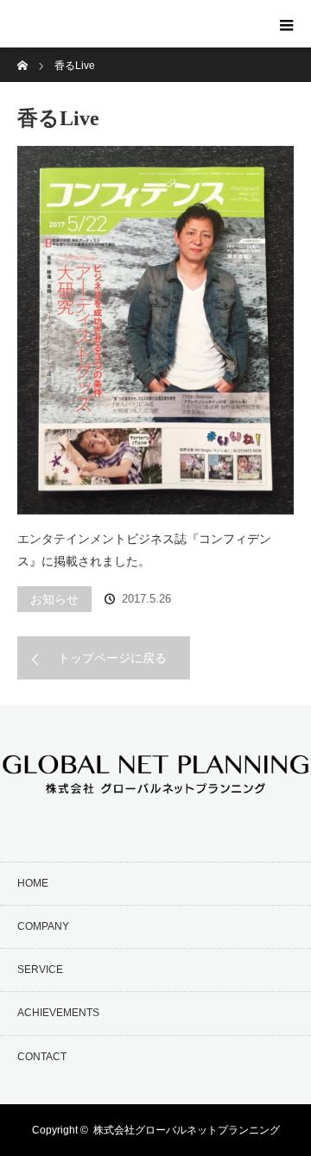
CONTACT (42, 1057)
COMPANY (43, 926)
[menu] (287, 24)
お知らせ (54, 599)
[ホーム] (23, 53)
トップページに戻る (112, 658)
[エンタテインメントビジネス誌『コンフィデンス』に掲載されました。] (155, 330)
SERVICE (40, 969)
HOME (32, 883)
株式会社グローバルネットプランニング (186, 1130)
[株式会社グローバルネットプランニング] (98, 38)
